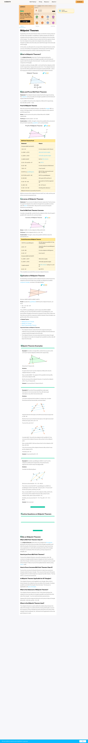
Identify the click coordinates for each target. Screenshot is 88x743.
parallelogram (30, 171)
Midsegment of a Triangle (28, 321)
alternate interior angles (44, 152)
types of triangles (32, 586)
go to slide (32, 507)
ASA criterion (45, 159)
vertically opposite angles (45, 155)
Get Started (79, 1)
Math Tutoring (33, 1)
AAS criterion (43, 264)
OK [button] (82, 741)
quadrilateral (33, 301)
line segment (49, 542)
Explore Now (25, 21)
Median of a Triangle (27, 323)
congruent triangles (25, 282)
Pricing (40, 1)
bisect (25, 205)
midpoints (24, 96)
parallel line (35, 122)
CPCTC (42, 162)
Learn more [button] (25, 741)
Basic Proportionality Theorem (29, 325)
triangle (48, 108)
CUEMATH (7, 1)
